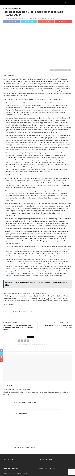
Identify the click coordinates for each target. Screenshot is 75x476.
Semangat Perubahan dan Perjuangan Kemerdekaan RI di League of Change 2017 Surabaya (18, 327)
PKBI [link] (47, 298)
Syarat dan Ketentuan (47, 468)
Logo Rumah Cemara (10, 468)
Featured (8, 8)
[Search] (65, 2)
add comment (42, 18)
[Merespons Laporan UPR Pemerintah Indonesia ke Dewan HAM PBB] (37, 49)
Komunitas (17, 8)
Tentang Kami (8, 460)
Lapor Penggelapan (46, 460)
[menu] (70, 2)
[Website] (19, 340)
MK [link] (41, 241)
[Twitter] (25, 340)
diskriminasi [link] (28, 155)
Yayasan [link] (11, 296)
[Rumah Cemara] (9, 2)
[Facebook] (22, 340)
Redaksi (22, 18)
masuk (14, 390)
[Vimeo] (28, 340)
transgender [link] (10, 158)
